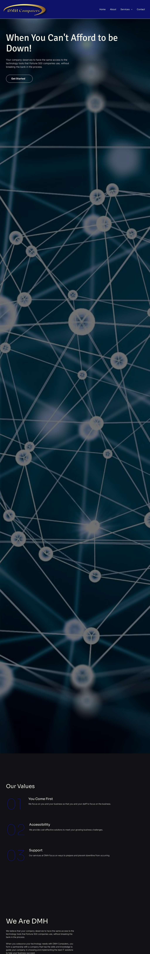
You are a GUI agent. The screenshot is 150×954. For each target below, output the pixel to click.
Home (102, 9)
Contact (141, 9)
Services (125, 9)
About (113, 9)
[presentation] (131, 9)
